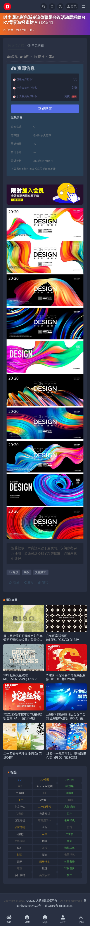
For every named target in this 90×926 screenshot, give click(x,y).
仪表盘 (20, 814)
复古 (69, 827)
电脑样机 (69, 855)
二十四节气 (44, 807)
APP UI (70, 779)
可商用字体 (44, 820)
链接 (44, 582)
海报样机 (69, 848)
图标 (44, 827)
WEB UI (44, 800)
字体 (44, 834)
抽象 (44, 841)
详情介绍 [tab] (18, 45)
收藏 (15, 582)
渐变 (19, 855)
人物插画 (69, 807)
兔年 (69, 814)
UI (44, 793)
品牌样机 (19, 827)
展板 (26, 572)
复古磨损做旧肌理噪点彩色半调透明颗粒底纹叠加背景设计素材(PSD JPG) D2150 (22, 640)
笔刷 (19, 868)
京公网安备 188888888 (59, 906)
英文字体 (44, 875)
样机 (19, 848)
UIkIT (20, 800)
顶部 (81, 922)
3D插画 (44, 779)
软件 (69, 875)
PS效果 (69, 786)
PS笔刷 (20, 793)
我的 (63, 922)
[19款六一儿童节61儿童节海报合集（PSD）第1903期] (66, 736)
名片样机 (69, 820)
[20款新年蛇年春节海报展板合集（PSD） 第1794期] (66, 657)
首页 (26, 56)
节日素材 (19, 875)
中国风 (69, 800)
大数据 (20, 834)
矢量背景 (41, 572)
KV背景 (13, 572)
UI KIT (69, 793)
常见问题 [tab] (37, 45)
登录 (74, 6)
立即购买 (45, 108)
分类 (27, 922)
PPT (19, 786)
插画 (69, 841)
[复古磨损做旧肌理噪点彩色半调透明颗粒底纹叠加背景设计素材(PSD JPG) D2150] (23, 618)
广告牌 (69, 834)
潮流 (44, 855)
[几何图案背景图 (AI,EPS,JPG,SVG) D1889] (66, 618)
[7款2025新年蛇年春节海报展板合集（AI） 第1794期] (23, 696)
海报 (29, 582)
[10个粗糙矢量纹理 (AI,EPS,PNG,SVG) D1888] (23, 657)
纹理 (44, 868)
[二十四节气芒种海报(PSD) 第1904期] (23, 736)
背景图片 (69, 868)
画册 (19, 862)
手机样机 (19, 841)
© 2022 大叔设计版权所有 (42, 900)
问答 (45, 922)
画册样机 (44, 862)
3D (19, 779)
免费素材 (44, 814)
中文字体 (19, 807)
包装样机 (19, 820)
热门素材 (8, 30)
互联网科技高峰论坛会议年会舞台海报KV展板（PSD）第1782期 (65, 718)
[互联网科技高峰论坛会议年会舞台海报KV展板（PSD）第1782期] (66, 696)
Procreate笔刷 (44, 786)
